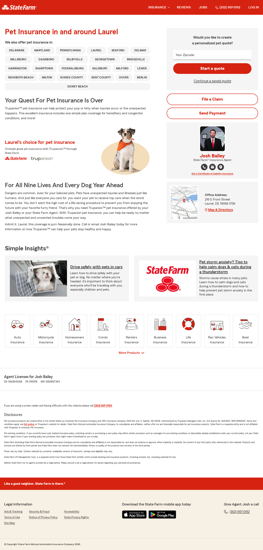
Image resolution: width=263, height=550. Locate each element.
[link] (19, 7)
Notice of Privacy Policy (43, 517)
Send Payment (212, 113)
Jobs (203, 7)
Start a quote (212, 68)
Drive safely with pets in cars (96, 267)
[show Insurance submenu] (168, 7)
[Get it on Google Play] (162, 514)
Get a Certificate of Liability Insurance (212, 173)
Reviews (184, 7)
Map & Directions (220, 209)
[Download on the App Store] (134, 514)
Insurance (157, 7)
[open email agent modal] (212, 167)
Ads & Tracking (13, 511)
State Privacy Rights (76, 517)
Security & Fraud (39, 511)
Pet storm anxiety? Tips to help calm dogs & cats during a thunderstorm (225, 267)
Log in (253, 7)
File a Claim (212, 99)
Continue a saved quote (212, 81)
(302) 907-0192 (229, 7)
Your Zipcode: (185, 55)
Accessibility (71, 511)
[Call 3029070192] (204, 167)
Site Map (9, 523)
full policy (29, 424)
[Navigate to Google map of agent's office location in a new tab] (220, 167)
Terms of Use (12, 517)
